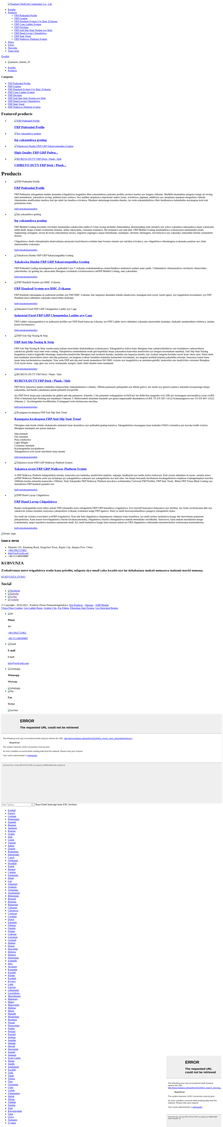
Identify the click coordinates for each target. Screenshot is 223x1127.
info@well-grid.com (18, 663)
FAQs (11, 45)
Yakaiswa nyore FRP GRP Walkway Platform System (50, 469)
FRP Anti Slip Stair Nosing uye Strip (33, 30)
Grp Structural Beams (106, 608)
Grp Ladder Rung (33, 608)
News (11, 42)
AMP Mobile (102, 605)
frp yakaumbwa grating (30, 140)
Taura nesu (13, 50)
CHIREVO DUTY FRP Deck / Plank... (40, 165)
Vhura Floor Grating (12, 608)
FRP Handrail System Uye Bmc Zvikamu (35, 21)
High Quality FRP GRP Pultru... (36, 152)
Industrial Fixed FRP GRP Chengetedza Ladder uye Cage (53, 315)
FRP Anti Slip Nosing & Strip (34, 342)
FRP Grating (20, 18)
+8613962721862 (17, 632)
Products (12, 12)
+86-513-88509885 (18, 638)
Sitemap (89, 605)
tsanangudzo (30, 208)
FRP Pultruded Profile (25, 15)
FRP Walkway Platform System (30, 39)
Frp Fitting (63, 608)
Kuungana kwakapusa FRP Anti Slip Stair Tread (47, 419)
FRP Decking (21, 27)
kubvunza (19, 208)
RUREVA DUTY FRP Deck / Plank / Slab (42, 380)
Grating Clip (50, 608)
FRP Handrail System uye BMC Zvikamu (42, 288)
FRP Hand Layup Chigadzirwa (30, 33)
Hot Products (76, 605)
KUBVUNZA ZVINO (13, 576)
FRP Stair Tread (22, 36)
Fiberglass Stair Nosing (82, 608)
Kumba (12, 9)
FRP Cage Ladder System (27, 24)
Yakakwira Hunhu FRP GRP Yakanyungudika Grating (51, 262)
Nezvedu (12, 48)
